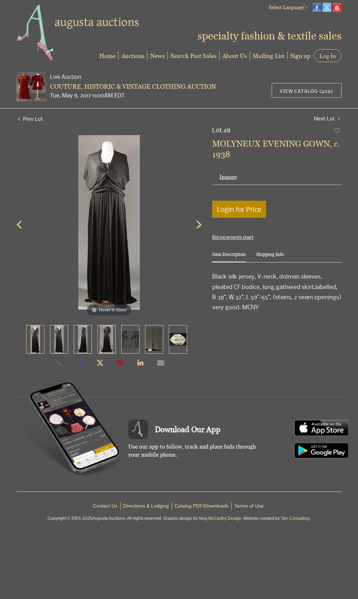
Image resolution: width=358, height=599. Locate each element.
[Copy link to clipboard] (59, 363)
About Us (234, 56)
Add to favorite (337, 130)
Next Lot (325, 118)
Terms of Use (249, 506)
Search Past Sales (193, 56)
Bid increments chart (232, 237)
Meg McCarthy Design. (220, 518)
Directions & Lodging (146, 506)
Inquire (228, 176)
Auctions (132, 56)
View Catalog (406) (306, 91)
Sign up (300, 56)
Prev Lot (32, 118)
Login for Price (239, 209)
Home (107, 56)
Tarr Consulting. (296, 518)
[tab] (229, 257)
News (157, 56)
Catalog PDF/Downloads (201, 506)
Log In (328, 56)
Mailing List (269, 56)
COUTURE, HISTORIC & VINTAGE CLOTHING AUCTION (133, 86)
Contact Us (105, 506)
